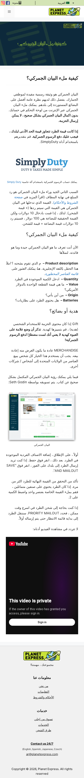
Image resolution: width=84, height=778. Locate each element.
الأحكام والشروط (43, 697)
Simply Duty (14, 181)
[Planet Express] (64, 11)
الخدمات (43, 725)
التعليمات (43, 691)
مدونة (15, 3)
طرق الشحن (43, 730)
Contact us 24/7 (42, 743)
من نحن (43, 686)
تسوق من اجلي (43, 719)
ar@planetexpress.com (42, 754)
